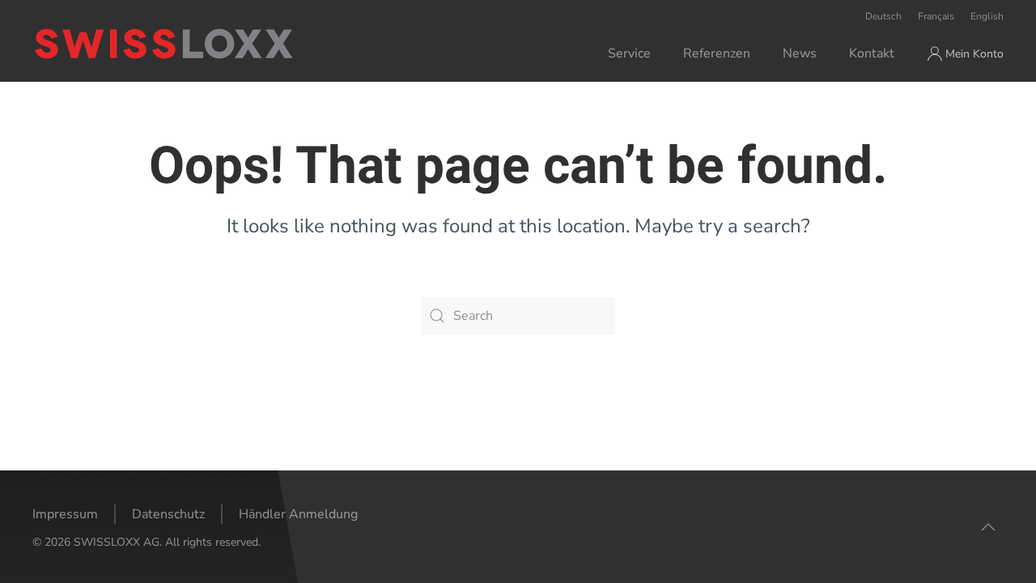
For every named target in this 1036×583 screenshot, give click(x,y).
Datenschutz (168, 514)
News (800, 53)
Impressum (65, 514)
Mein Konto (974, 54)
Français (936, 16)
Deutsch (883, 16)
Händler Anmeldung (298, 514)
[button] (988, 527)
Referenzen (716, 53)
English (987, 16)
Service (629, 53)
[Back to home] (229, 43)
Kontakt (871, 53)
